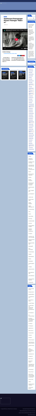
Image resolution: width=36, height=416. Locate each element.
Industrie (31, 111)
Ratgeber (30, 254)
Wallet (30, 143)
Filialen (30, 99)
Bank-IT (30, 171)
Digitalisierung (31, 94)
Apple (30, 72)
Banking (30, 177)
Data (30, 86)
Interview (31, 116)
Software (31, 133)
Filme (29, 211)
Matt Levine (30, 358)
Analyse (30, 156)
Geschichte (31, 104)
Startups (31, 136)
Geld (30, 102)
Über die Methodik (30, 414)
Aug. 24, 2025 (14, 76)
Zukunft (31, 147)
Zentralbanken (31, 282)
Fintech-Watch (31, 216)
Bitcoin (30, 79)
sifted (29, 381)
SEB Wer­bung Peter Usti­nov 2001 (10, 53)
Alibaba (31, 69)
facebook (31, 97)
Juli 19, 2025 (22, 76)
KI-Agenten (30, 233)
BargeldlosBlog (31, 294)
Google (31, 108)
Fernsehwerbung (31, 209)
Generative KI (31, 231)
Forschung (30, 218)
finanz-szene (31, 330)
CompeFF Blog (31, 303)
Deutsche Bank (31, 89)
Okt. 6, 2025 (5, 76)
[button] (34, 11)
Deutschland (30, 91)
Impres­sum (20, 412)
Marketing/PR (31, 246)
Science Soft (31, 379)
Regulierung (30, 131)
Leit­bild (25, 412)
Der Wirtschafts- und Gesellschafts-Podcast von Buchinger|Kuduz (31, 307)
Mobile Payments (31, 122)
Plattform (31, 129)
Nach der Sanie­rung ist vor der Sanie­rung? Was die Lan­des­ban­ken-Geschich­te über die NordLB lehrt (31, 54)
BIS (30, 77)
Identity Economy (31, 345)
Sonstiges (4, 72)
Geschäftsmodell (31, 106)
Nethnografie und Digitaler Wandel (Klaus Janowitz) (31, 365)
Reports (30, 258)
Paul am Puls (31, 371)
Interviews (30, 223)
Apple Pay (31, 74)
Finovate (30, 337)
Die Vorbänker (31, 312)
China (30, 82)
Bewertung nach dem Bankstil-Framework (31, 184)
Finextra (30, 335)
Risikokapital (31, 261)
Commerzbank (31, 84)
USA (30, 141)
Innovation (31, 113)
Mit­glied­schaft (31, 412)
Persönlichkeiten (31, 251)
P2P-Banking (31, 369)
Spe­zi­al (34, 412)
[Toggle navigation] (17, 11)
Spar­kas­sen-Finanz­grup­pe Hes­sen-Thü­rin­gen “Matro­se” (13, 20)
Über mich (34, 414)
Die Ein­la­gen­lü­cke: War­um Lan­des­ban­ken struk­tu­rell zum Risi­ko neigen (31, 39)
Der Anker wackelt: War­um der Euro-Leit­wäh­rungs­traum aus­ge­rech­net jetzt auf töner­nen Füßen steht (31, 46)
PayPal (30, 127)
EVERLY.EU (31, 328)
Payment (31, 124)
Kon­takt (23, 412)
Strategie (31, 138)
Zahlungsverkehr (31, 145)
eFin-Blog (30, 323)
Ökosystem (31, 149)
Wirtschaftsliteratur (22, 72)
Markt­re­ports (27, 412)
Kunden (31, 118)
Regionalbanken (31, 256)
